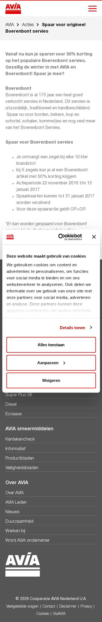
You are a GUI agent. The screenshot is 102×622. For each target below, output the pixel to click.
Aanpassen (47, 362)
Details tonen (72, 327)
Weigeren (51, 380)
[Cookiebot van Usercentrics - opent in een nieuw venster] (61, 236)
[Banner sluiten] (94, 237)
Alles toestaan (51, 344)
